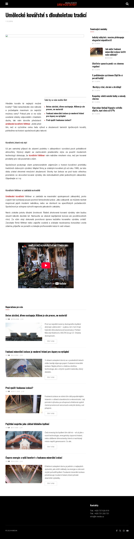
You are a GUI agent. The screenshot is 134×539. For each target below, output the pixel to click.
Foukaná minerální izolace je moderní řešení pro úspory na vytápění (65, 114)
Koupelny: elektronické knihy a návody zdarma (108, 97)
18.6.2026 (15, 319)
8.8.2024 (109, 58)
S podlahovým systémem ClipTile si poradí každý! (107, 77)
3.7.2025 (15, 428)
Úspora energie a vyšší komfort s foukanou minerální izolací (33, 457)
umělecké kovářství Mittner (17, 124)
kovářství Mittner (37, 155)
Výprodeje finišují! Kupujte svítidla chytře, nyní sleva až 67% (107, 109)
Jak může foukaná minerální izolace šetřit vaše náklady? (115, 51)
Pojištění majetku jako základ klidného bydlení (27, 424)
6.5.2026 (15, 355)
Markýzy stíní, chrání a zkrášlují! (106, 87)
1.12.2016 (9, 21)
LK (9, 428)
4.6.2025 (15, 461)
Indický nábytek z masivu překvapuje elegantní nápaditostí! (108, 39)
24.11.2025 (16, 391)
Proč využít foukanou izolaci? (58, 120)
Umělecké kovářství (14, 196)
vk (9, 319)
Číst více (50, 341)
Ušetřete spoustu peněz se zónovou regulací (108, 65)
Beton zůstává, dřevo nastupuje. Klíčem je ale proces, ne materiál (65, 108)
